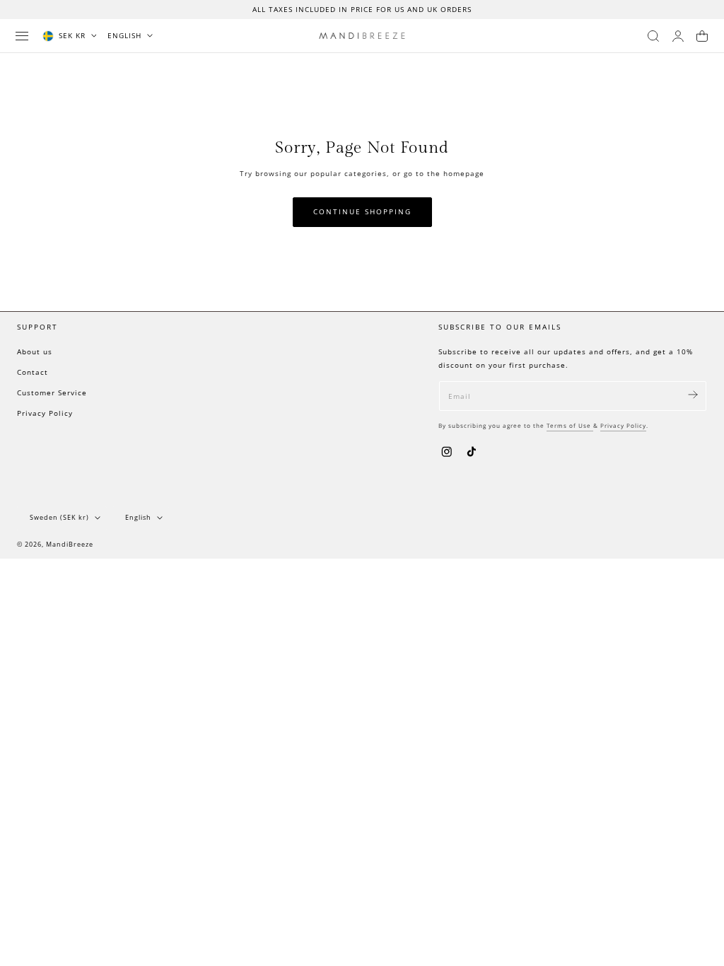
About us (34, 351)
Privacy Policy (45, 413)
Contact (32, 372)
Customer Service (52, 392)
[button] (22, 36)
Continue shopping (362, 211)
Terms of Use (570, 425)
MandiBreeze (69, 544)
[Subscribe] (693, 394)
